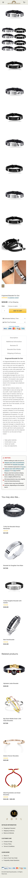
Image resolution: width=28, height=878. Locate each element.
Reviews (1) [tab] (14, 345)
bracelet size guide (18, 464)
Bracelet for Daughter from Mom (13, 565)
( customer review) (13, 297)
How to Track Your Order (11, 858)
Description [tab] (14, 338)
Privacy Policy (8, 844)
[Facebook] (7, 819)
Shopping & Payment (9, 828)
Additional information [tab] (14, 341)
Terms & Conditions (9, 846)
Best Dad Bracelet (8, 639)
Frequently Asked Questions (11, 860)
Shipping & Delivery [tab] (14, 353)
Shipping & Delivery (9, 830)
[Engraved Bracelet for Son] (14, 13)
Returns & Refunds (9, 833)
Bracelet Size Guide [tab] (14, 349)
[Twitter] (21, 819)
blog (14, 470)
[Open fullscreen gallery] (3, 285)
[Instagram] (12, 819)
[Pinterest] (16, 819)
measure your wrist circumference (14, 462)
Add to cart (17, 311)
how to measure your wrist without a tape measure (14, 468)
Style (3, 306)
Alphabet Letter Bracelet (10, 683)
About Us (6, 855)
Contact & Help (8, 841)
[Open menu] (3, 2)
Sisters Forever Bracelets (11, 756)
